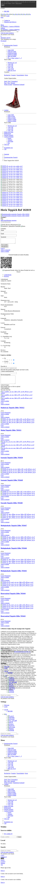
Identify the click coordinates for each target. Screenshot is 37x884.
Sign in (3, 870)
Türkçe (12, 685)
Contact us (7, 20)
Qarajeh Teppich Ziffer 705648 (12, 503)
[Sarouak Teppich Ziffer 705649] (18, 470)
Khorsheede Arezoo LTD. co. (22, 651)
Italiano (12, 690)
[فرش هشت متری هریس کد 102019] (11, 166)
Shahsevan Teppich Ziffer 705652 (12, 408)
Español (12, 680)
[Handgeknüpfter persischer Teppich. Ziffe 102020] (18, 216)
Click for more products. (7, 33)
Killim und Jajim (8, 132)
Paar (5, 83)
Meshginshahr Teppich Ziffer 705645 (14, 571)
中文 (11, 684)
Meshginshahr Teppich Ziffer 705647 (14, 525)
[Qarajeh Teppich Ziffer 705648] (18, 493)
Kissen (9, 138)
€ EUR (6, 671)
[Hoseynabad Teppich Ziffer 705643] (17, 606)
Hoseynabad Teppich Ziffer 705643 (13, 616)
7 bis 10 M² (11, 69)
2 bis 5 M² (10, 66)
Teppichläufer (20, 75)
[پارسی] (2, 14)
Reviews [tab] (6, 276)
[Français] (22, 14)
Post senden (4, 245)
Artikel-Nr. (4, 281)
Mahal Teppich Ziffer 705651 (11, 430)
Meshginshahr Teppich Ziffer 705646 (14, 548)
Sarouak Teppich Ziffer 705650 (12, 458)
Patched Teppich (8, 135)
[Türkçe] (19, 14)
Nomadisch (14, 81)
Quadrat (13, 75)
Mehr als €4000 (12, 56)
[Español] (7, 14)
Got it (2, 5)
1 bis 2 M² (10, 64)
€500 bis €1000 (12, 51)
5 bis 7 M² (10, 67)
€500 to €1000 (11, 118)
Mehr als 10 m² (12, 70)
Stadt (5, 81)
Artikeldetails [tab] (7, 275)
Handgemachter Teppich (10, 45)
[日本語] (29, 14)
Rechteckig (7, 75)
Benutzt (13, 83)
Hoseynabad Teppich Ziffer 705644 (13, 593)
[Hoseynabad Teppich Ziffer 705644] (17, 583)
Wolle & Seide (8, 84)
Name (2, 230)
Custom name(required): (7, 371)
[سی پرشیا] (10, 26)
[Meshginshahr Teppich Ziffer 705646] (18, 538)
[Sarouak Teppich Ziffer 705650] (18, 446)
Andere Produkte (8, 136)
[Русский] (24, 14)
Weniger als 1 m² (12, 62)
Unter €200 (11, 50)
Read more (19, 3)
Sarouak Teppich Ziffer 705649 (12, 480)
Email (2, 233)
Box (9, 143)
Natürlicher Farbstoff (18, 84)
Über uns (6, 144)
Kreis (26, 75)
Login (5, 668)
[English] (4, 14)
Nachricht (3, 237)
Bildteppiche (7, 133)
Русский (12, 688)
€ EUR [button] (3, 8)
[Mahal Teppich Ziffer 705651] (17, 420)
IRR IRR (6, 11)
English (12, 679)
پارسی (12, 677)
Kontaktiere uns (8, 147)
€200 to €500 (11, 116)
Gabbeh (6, 110)
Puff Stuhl (10, 141)
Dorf (9, 81)
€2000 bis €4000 (12, 54)
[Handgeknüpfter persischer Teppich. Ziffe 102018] (18, 214)
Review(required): (6, 374)
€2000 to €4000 (12, 121)
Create (19, 837)
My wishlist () (8, 834)
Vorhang (10, 140)
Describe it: (4, 366)
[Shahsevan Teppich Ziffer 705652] (18, 396)
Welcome (6, 666)
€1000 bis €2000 (12, 53)
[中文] (16, 14)
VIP (5, 149)
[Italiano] (27, 14)
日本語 (12, 692)
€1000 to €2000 (12, 119)
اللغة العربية (13, 682)
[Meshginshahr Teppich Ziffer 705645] (18, 561)
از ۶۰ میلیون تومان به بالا (15, 58)
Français (12, 687)
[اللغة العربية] (13, 14)
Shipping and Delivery (10, 22)
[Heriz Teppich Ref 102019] (11, 192)
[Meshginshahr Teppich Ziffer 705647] (18, 515)
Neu (8, 83)
